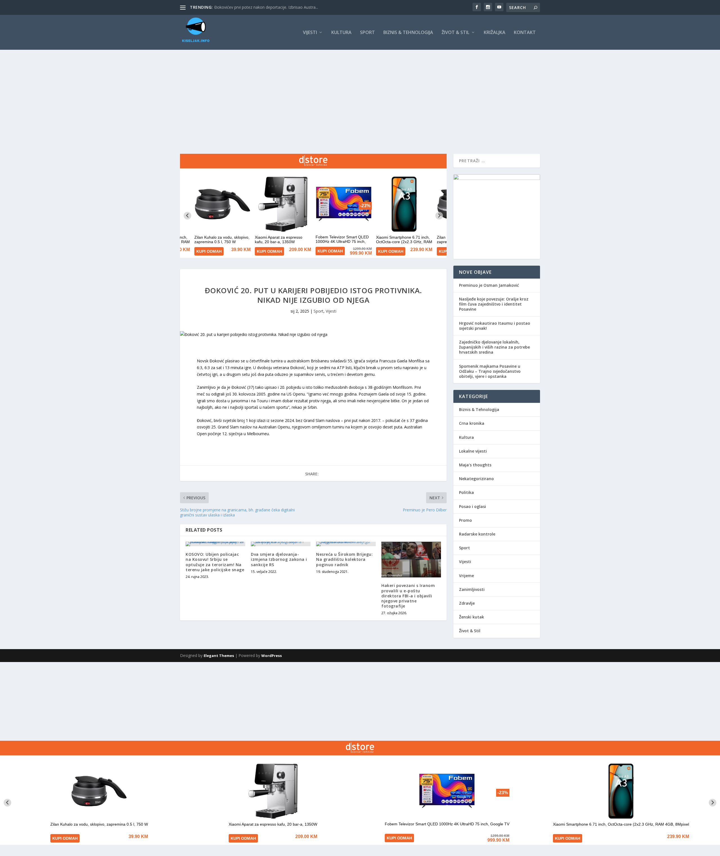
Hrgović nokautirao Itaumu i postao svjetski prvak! (494, 325)
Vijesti (310, 32)
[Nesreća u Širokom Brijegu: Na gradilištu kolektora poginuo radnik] (346, 544)
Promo (465, 520)
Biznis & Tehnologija (408, 32)
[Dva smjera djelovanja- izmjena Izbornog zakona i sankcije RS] (280, 544)
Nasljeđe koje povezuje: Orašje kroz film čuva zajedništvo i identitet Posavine (493, 304)
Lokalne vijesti (473, 451)
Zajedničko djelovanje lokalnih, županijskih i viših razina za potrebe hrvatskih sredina (494, 347)
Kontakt (525, 32)
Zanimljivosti (472, 589)
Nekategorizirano (476, 478)
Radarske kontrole (477, 534)
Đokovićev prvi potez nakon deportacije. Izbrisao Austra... (266, 7)
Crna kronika (471, 423)
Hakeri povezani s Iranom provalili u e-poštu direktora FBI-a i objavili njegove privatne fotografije (408, 596)
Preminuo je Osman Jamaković (489, 285)
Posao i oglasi (472, 506)
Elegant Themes (219, 655)
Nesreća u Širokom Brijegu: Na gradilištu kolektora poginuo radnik (344, 559)
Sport (367, 32)
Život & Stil (455, 32)
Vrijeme (466, 575)
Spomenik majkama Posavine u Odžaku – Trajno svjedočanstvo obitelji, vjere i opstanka (490, 371)
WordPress (271, 655)
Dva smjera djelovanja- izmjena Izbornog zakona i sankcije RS (279, 559)
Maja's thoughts (475, 464)
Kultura (341, 32)
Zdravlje (467, 603)
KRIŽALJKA (494, 32)
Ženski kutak (471, 617)
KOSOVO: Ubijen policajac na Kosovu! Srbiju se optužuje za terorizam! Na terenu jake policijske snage (215, 562)
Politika (466, 492)
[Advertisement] (360, 92)
